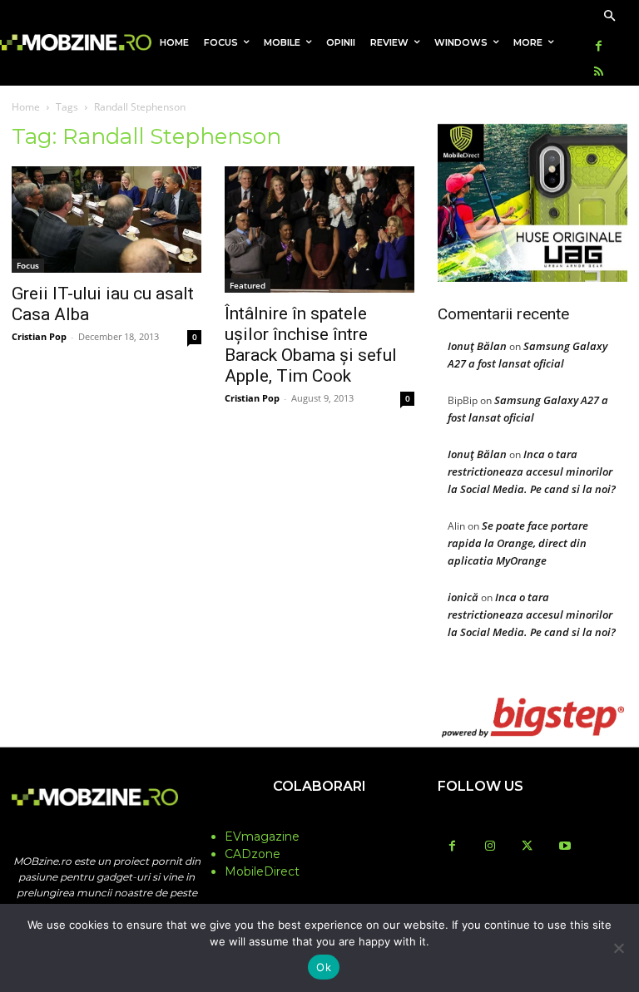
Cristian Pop (39, 336)
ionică (463, 597)
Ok (323, 967)
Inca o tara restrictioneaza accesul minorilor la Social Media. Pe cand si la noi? (532, 471)
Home (26, 107)
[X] (527, 846)
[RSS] (598, 72)
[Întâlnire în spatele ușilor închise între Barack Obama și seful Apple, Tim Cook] (319, 229)
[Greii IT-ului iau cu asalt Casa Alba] (106, 219)
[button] (609, 17)
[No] (618, 948)
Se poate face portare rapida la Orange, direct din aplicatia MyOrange (518, 543)
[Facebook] (598, 47)
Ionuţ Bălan (477, 345)
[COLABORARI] (319, 819)
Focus (28, 265)
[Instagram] (489, 846)
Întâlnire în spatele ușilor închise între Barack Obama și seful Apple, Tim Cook (311, 345)
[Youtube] (564, 846)
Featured (247, 285)
